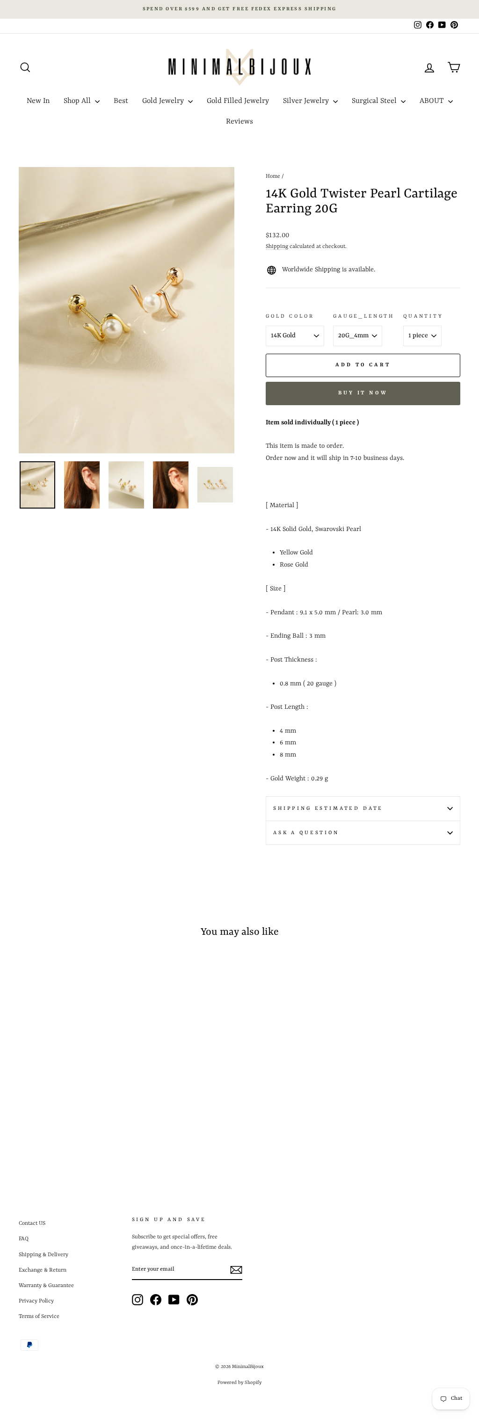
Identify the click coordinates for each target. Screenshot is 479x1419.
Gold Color (290, 316)
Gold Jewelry (164, 101)
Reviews (239, 121)
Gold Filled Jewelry (238, 101)
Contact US (32, 1223)
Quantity (423, 316)
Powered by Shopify (239, 1382)
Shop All (78, 101)
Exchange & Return (42, 1270)
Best (121, 101)
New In (38, 101)
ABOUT (433, 101)
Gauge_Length (363, 316)
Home (273, 176)
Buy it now (363, 393)
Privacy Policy (36, 1301)
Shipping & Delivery (43, 1255)
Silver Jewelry (307, 101)
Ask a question (306, 833)
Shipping (277, 246)
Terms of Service (39, 1316)
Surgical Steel (375, 101)
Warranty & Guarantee (46, 1285)
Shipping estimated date (328, 808)
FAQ (24, 1239)
